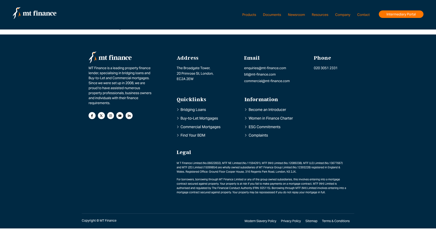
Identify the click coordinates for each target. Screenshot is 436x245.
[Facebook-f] (92, 115)
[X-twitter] (101, 115)
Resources (320, 14)
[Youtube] (119, 115)
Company (342, 14)
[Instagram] (110, 115)
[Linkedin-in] (129, 115)
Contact (363, 14)
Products (249, 14)
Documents (272, 14)
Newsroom (296, 14)
